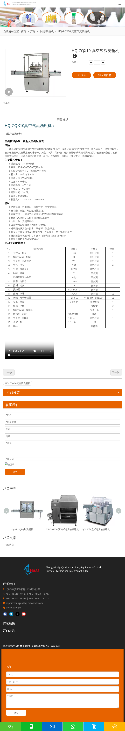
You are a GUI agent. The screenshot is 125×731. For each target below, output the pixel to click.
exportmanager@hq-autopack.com (24, 603)
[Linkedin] (11, 614)
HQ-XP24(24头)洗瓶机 (21, 529)
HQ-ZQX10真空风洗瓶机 (17, 383)
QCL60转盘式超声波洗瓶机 (96, 529)
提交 (15, 471)
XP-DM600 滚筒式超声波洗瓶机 (62, 529)
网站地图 (55, 646)
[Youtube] (24, 614)
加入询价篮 (104, 75)
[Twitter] (17, 614)
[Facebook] (5, 614)
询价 (83, 75)
